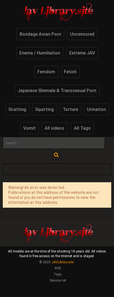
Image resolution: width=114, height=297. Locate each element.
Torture (70, 109)
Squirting (44, 109)
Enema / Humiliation (39, 53)
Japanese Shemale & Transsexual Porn (57, 90)
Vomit (29, 128)
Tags (58, 274)
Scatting (17, 109)
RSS (58, 268)
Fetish (70, 71)
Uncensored (82, 34)
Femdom (46, 71)
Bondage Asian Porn (40, 34)
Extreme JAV (82, 53)
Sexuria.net (58, 280)
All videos (54, 128)
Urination (96, 109)
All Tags (82, 128)
